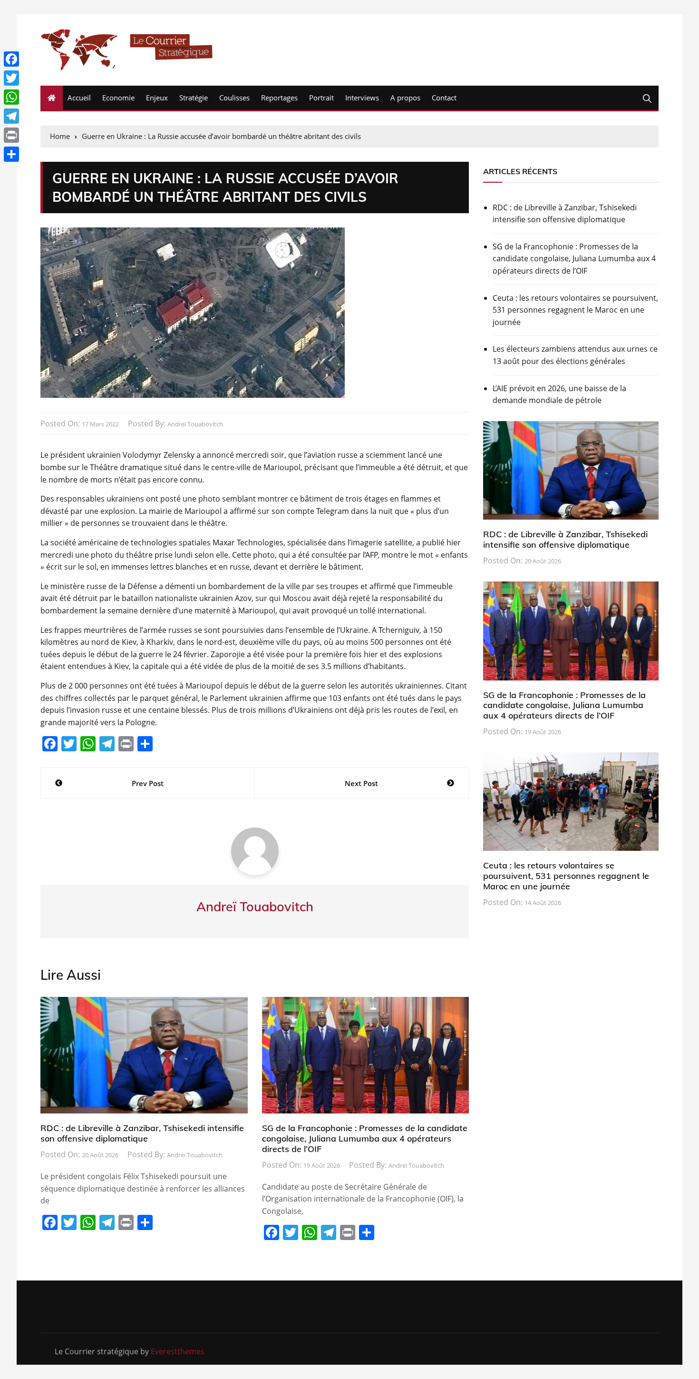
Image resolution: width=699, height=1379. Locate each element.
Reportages (279, 97)
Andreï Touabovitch (195, 424)
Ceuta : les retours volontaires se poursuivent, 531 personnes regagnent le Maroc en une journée (575, 310)
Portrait (321, 97)
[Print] (11, 135)
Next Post (361, 783)
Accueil (79, 97)
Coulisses (234, 97)
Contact (444, 97)
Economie (118, 97)
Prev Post (148, 783)
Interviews (362, 97)
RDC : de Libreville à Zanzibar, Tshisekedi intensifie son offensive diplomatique (142, 1133)
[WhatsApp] (11, 97)
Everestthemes (177, 1351)
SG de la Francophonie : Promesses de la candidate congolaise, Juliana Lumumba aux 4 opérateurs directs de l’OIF (364, 1138)
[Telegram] (11, 116)
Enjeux (157, 97)
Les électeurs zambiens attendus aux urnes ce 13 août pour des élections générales (575, 355)
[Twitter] (11, 78)
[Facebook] (11, 59)
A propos (405, 97)
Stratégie (193, 97)
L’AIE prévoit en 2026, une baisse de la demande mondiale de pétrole (559, 394)
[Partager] (11, 154)
